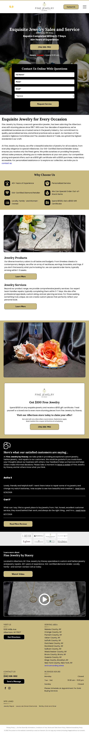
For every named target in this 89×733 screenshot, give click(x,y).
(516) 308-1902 (10, 676)
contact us (7, 163)
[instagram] (9, 688)
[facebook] (5, 688)
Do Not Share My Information (26, 727)
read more (80, 488)
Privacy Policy (10, 727)
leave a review (63, 464)
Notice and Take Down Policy (56, 727)
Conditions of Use (41, 727)
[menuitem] (10, 706)
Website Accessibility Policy (74, 727)
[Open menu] (84, 7)
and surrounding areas (54, 665)
